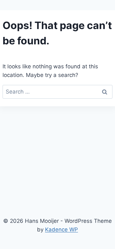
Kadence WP (61, 229)
